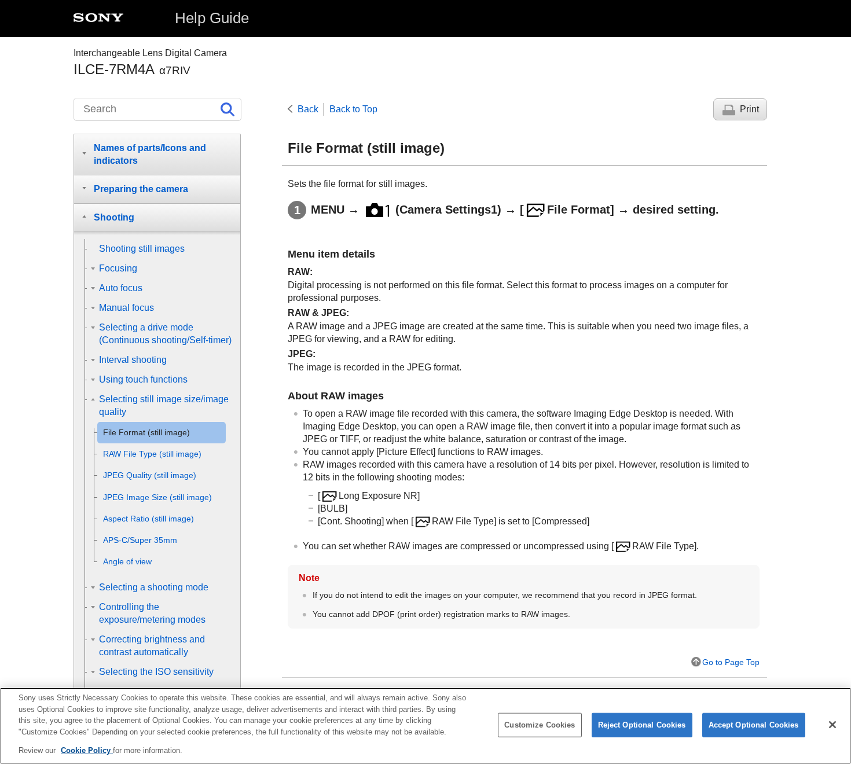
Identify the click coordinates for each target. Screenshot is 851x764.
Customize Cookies (539, 725)
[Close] (832, 724)
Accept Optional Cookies (754, 725)
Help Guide (212, 18)
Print (749, 109)
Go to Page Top (731, 662)
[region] (425, 726)
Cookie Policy (87, 750)
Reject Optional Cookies (642, 725)
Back (308, 109)
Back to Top (353, 109)
